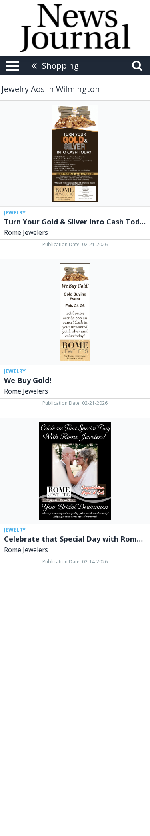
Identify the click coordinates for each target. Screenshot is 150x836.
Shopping (60, 65)
